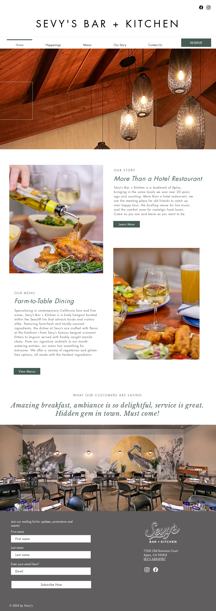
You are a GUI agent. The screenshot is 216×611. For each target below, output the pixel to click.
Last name (17, 547)
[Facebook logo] (201, 7)
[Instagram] (208, 7)
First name (17, 531)
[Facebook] (155, 569)
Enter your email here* (25, 564)
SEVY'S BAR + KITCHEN (108, 23)
